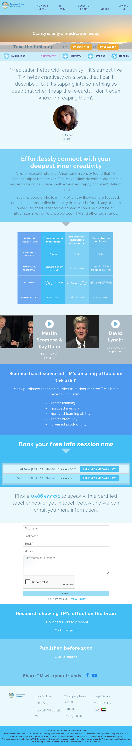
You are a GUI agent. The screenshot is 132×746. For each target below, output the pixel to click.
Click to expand (66, 630)
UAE (97, 710)
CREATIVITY (48, 56)
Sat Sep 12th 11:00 (30, 478)
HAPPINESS (18, 56)
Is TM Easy (42, 703)
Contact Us (71, 708)
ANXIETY (76, 56)
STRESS (100, 56)
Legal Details (102, 696)
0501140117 (108, 46)
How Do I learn (44, 696)
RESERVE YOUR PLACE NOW (99, 469)
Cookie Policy (103, 703)
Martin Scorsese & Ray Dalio (49, 340)
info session (82, 444)
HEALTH (124, 56)
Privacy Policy (77, 599)
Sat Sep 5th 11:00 (31, 469)
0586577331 (81, 46)
